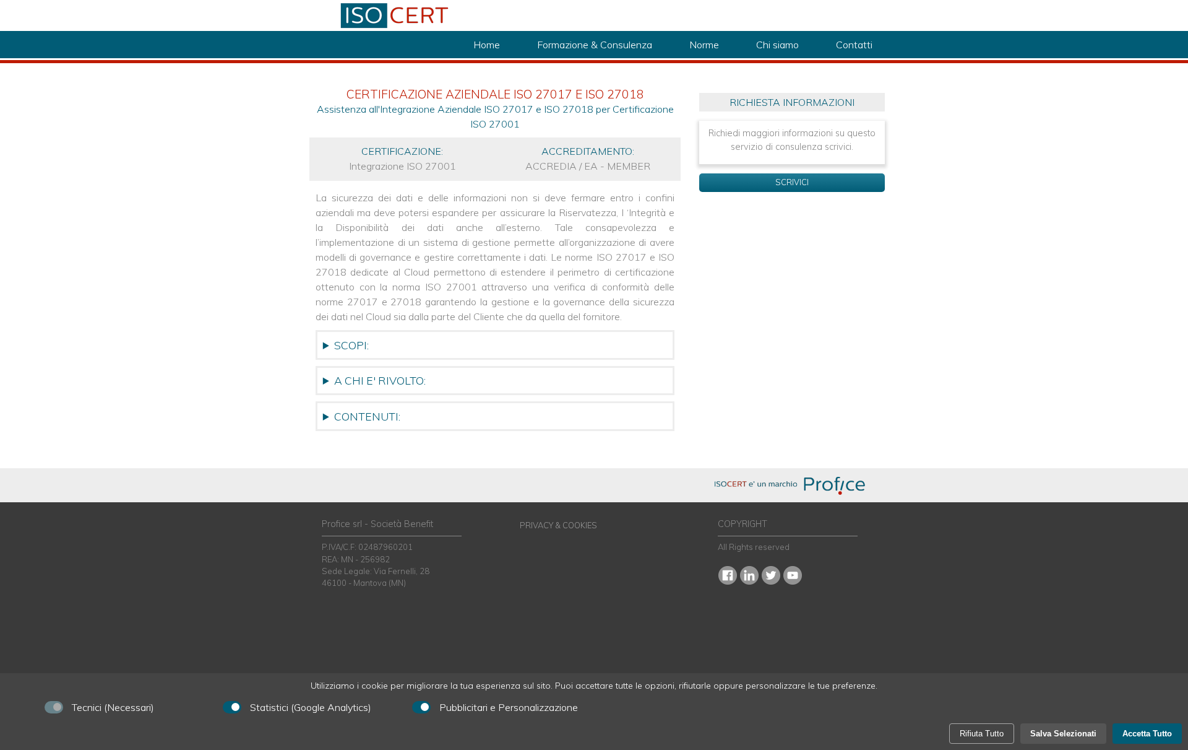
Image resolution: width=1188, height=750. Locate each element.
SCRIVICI (792, 182)
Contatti (854, 44)
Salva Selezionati (1063, 733)
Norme (704, 44)
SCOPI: (351, 345)
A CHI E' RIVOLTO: (380, 380)
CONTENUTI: (367, 416)
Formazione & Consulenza (594, 44)
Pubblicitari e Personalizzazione (508, 707)
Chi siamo (777, 44)
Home (486, 44)
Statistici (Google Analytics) (310, 707)
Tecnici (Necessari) (113, 707)
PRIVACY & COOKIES (558, 525)
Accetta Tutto (1147, 733)
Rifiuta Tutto (982, 733)
